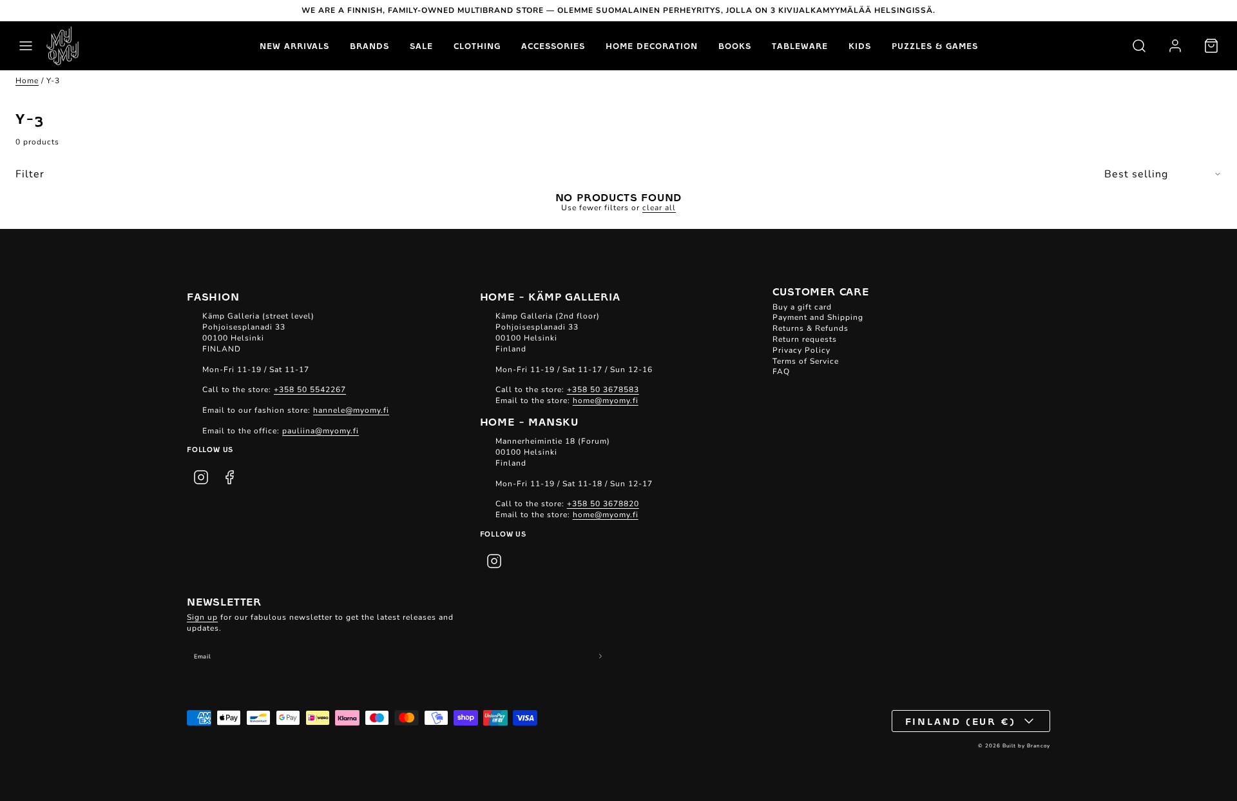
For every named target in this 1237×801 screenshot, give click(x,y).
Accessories (553, 46)
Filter (29, 174)
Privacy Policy (801, 350)
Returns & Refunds (810, 328)
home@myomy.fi (605, 400)
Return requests (804, 339)
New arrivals (294, 46)
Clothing (477, 46)
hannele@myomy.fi (351, 410)
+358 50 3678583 (603, 389)
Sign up (202, 617)
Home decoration (652, 46)
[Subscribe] (600, 656)
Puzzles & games (935, 46)
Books (734, 46)
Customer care (820, 290)
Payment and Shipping (817, 317)
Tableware (800, 46)
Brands (369, 46)
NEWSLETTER (224, 601)
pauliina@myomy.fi (320, 431)
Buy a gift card (802, 307)
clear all (659, 208)
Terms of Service (805, 361)
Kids (860, 46)
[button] (25, 45)
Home (27, 80)
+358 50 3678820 (603, 504)
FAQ (781, 371)
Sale (421, 46)
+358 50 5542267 (310, 389)
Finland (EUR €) (961, 721)
